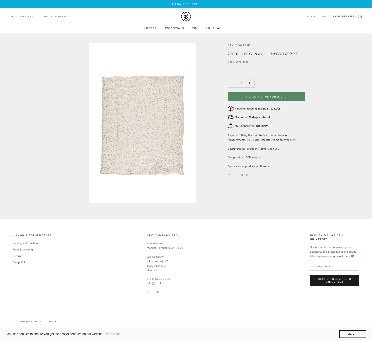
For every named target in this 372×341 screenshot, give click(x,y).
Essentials (174, 28)
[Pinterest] (247, 175)
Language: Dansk (54, 16)
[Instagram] (157, 291)
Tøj (195, 28)
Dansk (52, 321)
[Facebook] (237, 175)
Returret (17, 256)
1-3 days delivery (186, 4)
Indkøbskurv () (347, 16)
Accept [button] (352, 334)
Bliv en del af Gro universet (334, 280)
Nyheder (149, 28)
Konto (311, 17)
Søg (324, 17)
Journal (213, 28)
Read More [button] (112, 334)
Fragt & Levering (23, 249)
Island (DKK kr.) (21, 16)
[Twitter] (242, 175)
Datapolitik (19, 262)
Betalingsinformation (25, 243)
